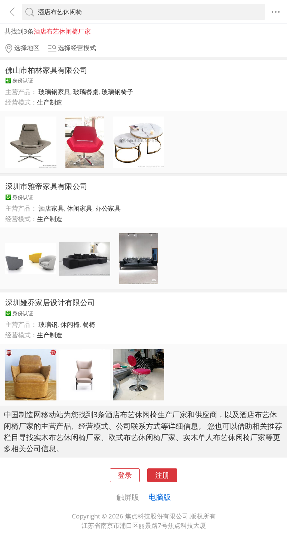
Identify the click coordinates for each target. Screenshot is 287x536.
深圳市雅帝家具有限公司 (46, 186)
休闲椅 (70, 324)
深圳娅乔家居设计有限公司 (50, 302)
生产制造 (49, 102)
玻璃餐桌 (86, 91)
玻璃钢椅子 (117, 91)
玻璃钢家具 (54, 91)
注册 (162, 475)
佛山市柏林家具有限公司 (46, 70)
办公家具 (108, 208)
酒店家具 (51, 208)
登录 (125, 475)
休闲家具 (79, 208)
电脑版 (159, 497)
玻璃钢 (48, 324)
